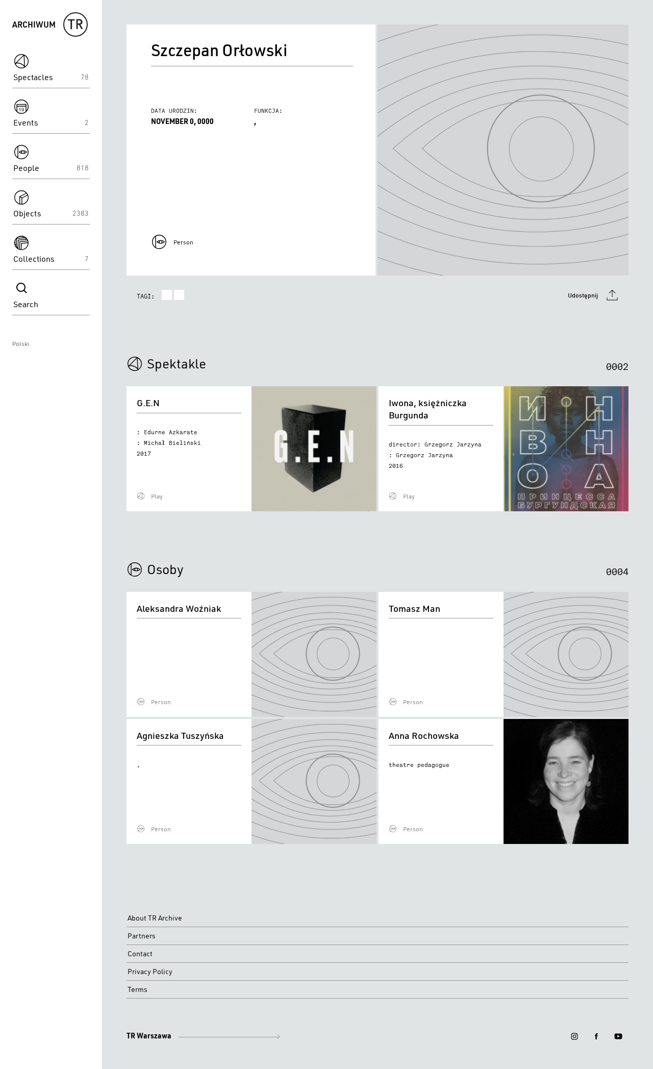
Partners (142, 935)
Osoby (165, 569)
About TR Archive (155, 918)
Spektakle (176, 363)
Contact (140, 953)
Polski (20, 343)
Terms (137, 989)
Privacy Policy (150, 971)
